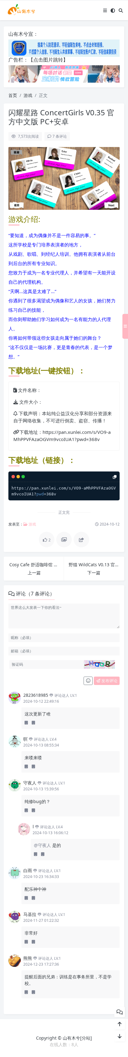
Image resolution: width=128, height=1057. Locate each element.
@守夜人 (43, 845)
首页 (12, 95)
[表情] (88, 681)
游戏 (28, 95)
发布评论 (108, 680)
